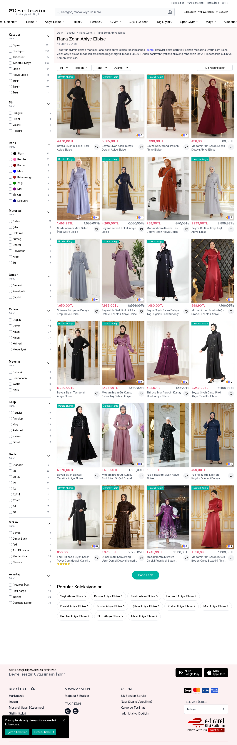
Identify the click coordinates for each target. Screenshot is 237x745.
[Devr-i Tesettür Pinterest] (68, 711)
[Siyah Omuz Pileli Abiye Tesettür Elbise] (212, 353)
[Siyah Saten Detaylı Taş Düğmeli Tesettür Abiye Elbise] (168, 271)
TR (226, 2)
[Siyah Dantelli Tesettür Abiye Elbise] (78, 435)
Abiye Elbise (53, 21)
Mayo (209, 21)
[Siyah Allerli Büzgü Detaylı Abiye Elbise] (123, 106)
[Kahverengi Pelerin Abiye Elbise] (168, 106)
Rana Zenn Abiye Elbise (111, 32)
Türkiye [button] (191, 709)
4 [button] (97, 217)
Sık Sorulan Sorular (133, 696)
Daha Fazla (145, 575)
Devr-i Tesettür (66, 32)
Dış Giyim (163, 21)
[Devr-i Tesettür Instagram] (76, 711)
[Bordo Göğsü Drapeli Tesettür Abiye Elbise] (212, 271)
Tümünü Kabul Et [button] (44, 732)
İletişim (13, 701)
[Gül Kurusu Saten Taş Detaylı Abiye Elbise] (123, 353)
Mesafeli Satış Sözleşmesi (26, 707)
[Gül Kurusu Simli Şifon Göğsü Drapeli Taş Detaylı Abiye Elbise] (123, 435)
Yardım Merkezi (195, 2)
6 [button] (97, 299)
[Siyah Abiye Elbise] (168, 435)
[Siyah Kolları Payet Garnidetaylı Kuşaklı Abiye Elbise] (78, 517)
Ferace (95, 21)
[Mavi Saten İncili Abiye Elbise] (78, 188)
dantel (150, 50)
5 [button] (142, 381)
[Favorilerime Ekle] (97, 147)
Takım (76, 21)
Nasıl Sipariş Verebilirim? (136, 701)
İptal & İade (213, 2)
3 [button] (142, 135)
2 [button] (142, 217)
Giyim (114, 21)
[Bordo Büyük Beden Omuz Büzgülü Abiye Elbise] (212, 517)
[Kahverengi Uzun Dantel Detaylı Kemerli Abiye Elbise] (123, 517)
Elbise (30, 21)
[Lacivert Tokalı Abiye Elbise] (123, 188)
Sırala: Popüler (216, 67)
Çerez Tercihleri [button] (17, 732)
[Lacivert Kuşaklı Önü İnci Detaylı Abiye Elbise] (212, 435)
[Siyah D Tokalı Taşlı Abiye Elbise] (78, 106)
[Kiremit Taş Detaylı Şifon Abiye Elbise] (168, 188)
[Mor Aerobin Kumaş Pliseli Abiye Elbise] (168, 353)
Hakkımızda (177, 2)
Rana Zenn (86, 32)
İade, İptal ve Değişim (135, 713)
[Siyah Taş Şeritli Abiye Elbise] (78, 353)
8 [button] (97, 546)
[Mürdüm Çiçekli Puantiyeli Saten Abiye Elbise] (168, 517)
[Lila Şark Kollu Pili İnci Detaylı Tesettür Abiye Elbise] (123, 271)
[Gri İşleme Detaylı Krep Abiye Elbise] (78, 271)
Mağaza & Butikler (77, 696)
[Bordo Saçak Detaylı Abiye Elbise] (212, 106)
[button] (171, 12)
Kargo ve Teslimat (133, 707)
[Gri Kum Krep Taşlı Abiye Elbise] (212, 188)
